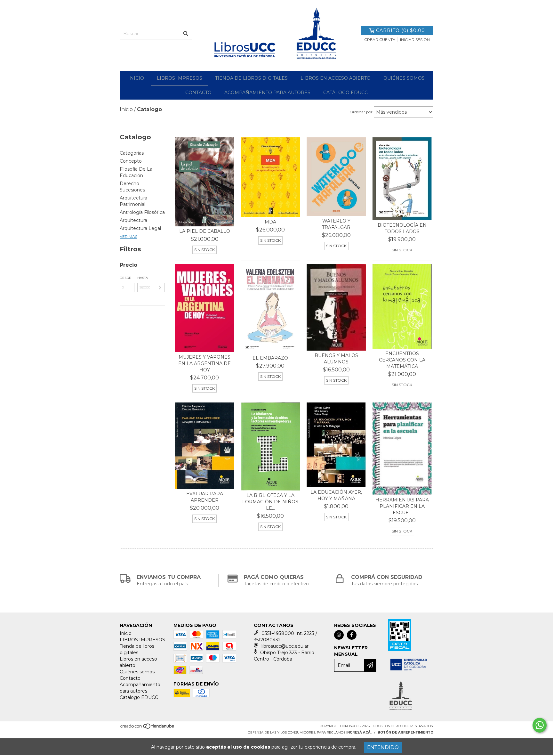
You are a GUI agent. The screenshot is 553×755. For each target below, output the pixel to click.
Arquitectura (133, 220)
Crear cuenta (380, 39)
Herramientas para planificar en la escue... (402, 506)
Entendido (383, 747)
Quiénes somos (404, 78)
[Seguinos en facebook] (352, 635)
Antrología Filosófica (142, 212)
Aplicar (159, 287)
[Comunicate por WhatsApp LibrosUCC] (540, 725)
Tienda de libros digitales (251, 78)
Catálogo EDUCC (345, 92)
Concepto (131, 161)
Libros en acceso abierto (336, 78)
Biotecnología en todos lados (402, 228)
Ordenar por (361, 112)
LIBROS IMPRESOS (179, 78)
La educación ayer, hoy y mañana (336, 495)
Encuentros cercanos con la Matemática (402, 360)
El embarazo (270, 358)
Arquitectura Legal (140, 228)
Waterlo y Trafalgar (336, 224)
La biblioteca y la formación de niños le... (270, 501)
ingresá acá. (359, 732)
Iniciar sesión (415, 39)
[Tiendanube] (148, 728)
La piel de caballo (204, 231)
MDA (270, 222)
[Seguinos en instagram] (339, 635)
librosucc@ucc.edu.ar (285, 646)
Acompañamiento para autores (267, 92)
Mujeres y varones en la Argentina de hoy (204, 363)
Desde (125, 278)
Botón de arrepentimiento (405, 732)
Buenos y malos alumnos (336, 359)
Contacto (198, 92)
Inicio (136, 78)
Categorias (132, 153)
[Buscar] (185, 33)
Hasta (142, 278)
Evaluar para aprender (204, 497)
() (400, 30)
